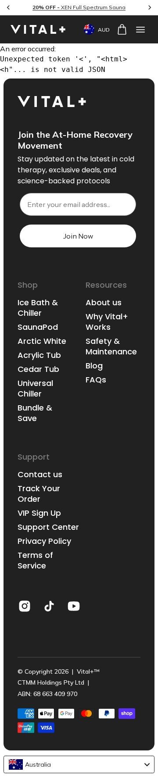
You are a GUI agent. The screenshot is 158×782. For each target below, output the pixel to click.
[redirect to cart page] (122, 29)
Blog (94, 366)
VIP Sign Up (39, 513)
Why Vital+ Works (107, 321)
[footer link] (25, 606)
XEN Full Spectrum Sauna (79, 7)
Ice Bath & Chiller (38, 307)
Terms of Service (35, 560)
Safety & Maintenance (111, 346)
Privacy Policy (44, 541)
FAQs (96, 380)
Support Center (48, 527)
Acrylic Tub (39, 355)
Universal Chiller (35, 388)
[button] (140, 29)
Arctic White (42, 341)
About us (104, 302)
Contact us (40, 474)
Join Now (78, 236)
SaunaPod (38, 327)
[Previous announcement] (8, 7)
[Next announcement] (150, 7)
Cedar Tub (38, 369)
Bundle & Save (35, 413)
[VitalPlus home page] (39, 29)
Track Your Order (39, 493)
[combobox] (79, 764)
